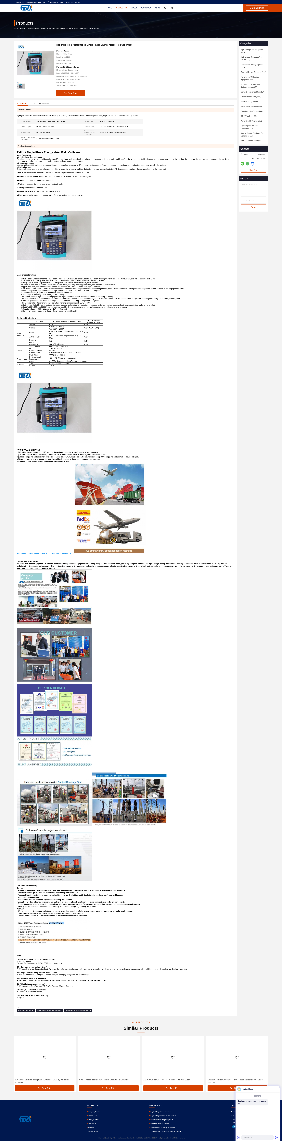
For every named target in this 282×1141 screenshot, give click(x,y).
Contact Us (92, 1124)
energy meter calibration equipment (49, 1010)
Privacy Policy (93, 1131)
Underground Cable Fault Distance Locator (166, 1131)
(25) (252, 134)
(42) (249, 102)
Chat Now (253, 170)
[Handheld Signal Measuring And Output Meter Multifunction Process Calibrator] (237, 1057)
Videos (134, 8)
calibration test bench (25, 1010)
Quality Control (93, 1120)
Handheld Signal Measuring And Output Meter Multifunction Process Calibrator (234, 1081)
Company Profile (94, 1112)
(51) (251, 121)
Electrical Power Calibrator (37, 28)
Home (109, 8)
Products (121, 8)
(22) (249, 116)
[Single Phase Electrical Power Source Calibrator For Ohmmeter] (44, 1057)
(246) (252, 51)
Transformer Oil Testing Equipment (163, 1127)
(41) (251, 58)
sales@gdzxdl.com (56, 2)
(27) (251, 86)
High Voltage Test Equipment (161, 1112)
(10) (251, 141)
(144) (252, 111)
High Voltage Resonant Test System (163, 1116)
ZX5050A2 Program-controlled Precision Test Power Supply (102, 1080)
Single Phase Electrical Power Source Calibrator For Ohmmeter (40, 1080)
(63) (251, 106)
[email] (252, 163)
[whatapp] (247, 164)
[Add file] (238, 1137)
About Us (145, 8)
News (157, 8)
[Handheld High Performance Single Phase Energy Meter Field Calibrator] (35, 61)
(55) (250, 78)
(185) (253, 66)
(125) (253, 72)
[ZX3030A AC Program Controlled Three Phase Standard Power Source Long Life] (173, 1057)
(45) (252, 97)
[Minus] (276, 1089)
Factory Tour (92, 1116)
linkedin (234, 1126)
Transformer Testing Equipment (162, 1120)
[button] (18, 1061)
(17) (252, 92)
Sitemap (91, 1127)
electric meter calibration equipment (78, 1010)
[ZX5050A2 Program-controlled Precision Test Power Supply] (109, 1057)
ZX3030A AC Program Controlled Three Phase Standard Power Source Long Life (171, 1081)
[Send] (276, 1137)
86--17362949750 (73, 2)
